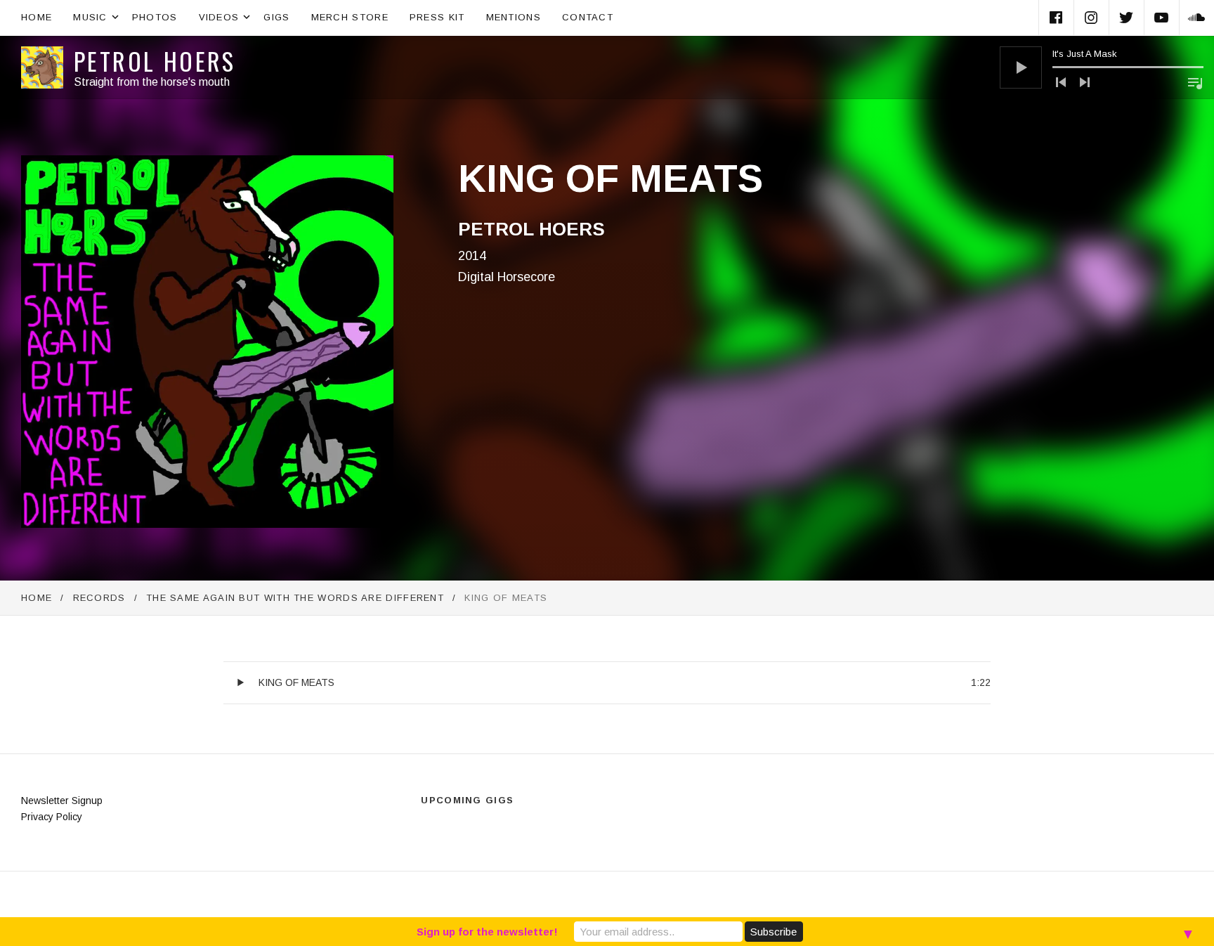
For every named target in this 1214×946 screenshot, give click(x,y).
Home (36, 17)
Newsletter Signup (62, 800)
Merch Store (350, 17)
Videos (226, 16)
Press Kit (437, 17)
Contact (587, 17)
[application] (1101, 67)
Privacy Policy (51, 816)
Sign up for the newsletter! (487, 932)
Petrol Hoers (155, 61)
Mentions (513, 17)
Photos (155, 17)
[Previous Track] (1060, 82)
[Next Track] (1084, 82)
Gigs (276, 17)
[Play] (1021, 67)
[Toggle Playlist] (1195, 82)
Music (97, 16)
